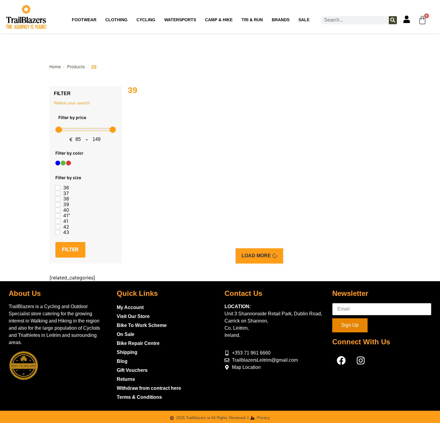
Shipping (127, 352)
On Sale (125, 334)
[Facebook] (341, 360)
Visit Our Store (133, 316)
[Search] (393, 20)
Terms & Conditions (139, 397)
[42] (57, 226)
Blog (122, 361)
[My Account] (406, 19)
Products (76, 66)
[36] (57, 187)
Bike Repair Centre (138, 343)
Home (55, 66)
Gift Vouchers (132, 370)
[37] (57, 193)
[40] (57, 210)
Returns (126, 379)
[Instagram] (361, 360)
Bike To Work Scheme (142, 325)
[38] (57, 199)
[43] (57, 232)
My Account (130, 307)
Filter (70, 249)
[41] (57, 221)
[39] (57, 204)
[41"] (57, 215)
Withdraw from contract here (149, 388)
